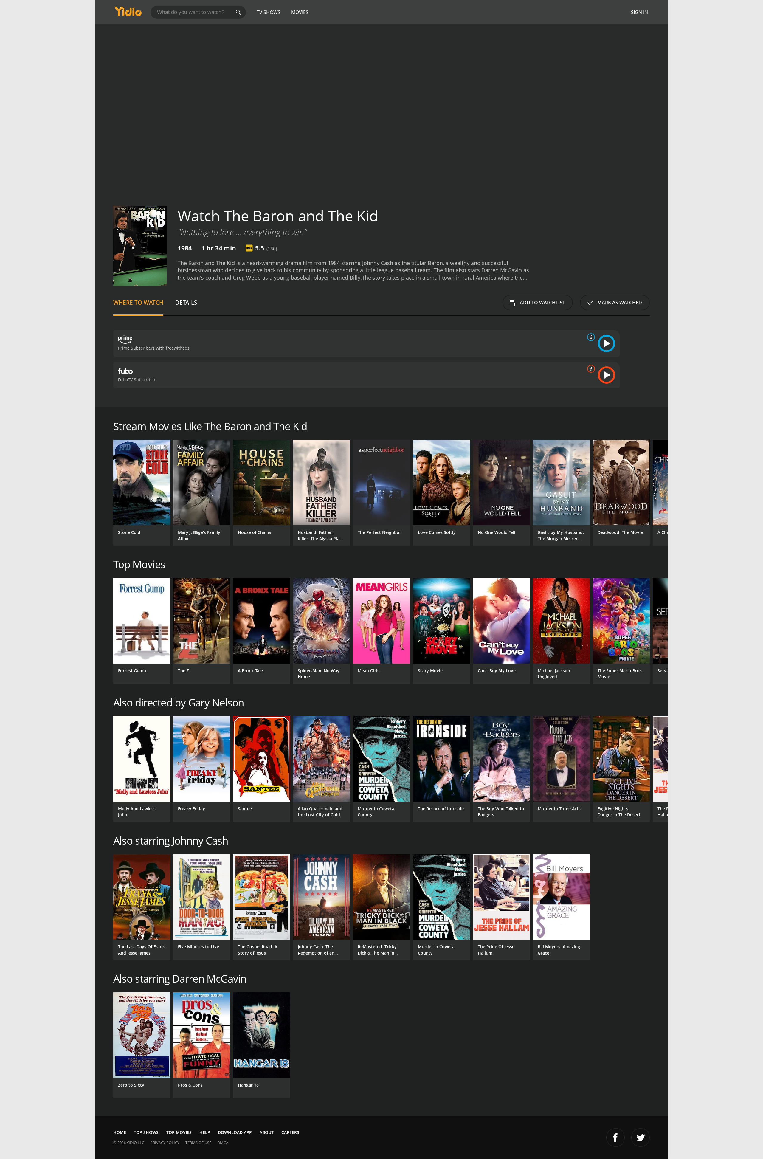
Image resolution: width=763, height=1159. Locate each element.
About (267, 1132)
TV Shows (268, 12)
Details (186, 302)
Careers (290, 1132)
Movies (299, 12)
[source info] (590, 337)
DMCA (222, 1142)
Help (204, 1132)
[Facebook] (615, 1137)
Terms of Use (198, 1142)
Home (119, 1132)
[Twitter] (640, 1137)
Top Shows (146, 1132)
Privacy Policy (164, 1142)
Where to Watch (138, 302)
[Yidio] (128, 13)
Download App (235, 1132)
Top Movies (179, 1132)
